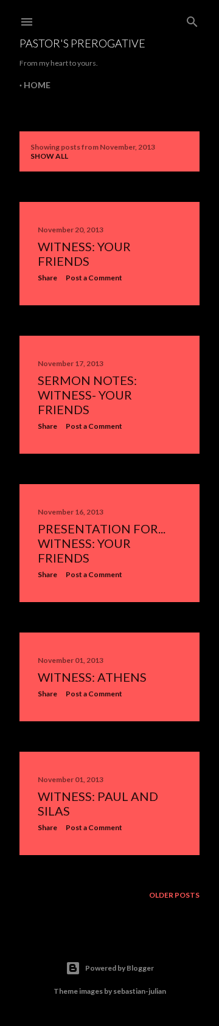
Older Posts (174, 894)
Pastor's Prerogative (82, 43)
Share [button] (47, 277)
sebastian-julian (139, 991)
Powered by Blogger (119, 967)
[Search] (192, 19)
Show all (49, 156)
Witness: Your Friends (84, 253)
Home (37, 85)
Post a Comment (94, 277)
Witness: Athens (92, 677)
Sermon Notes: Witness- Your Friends (87, 395)
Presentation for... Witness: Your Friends (101, 543)
